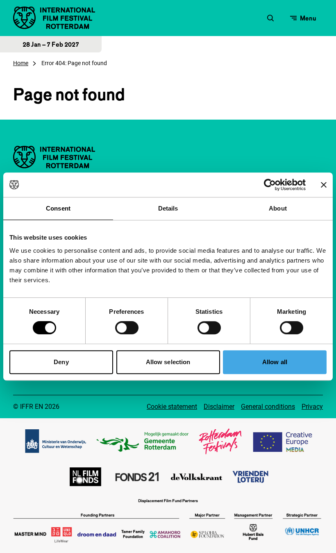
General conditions (268, 406)
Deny (61, 361)
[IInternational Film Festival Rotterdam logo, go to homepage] (54, 18)
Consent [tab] (58, 208)
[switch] (126, 327)
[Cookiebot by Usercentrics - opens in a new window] (270, 185)
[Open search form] (270, 18)
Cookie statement (172, 406)
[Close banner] (324, 185)
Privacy (312, 406)
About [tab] (278, 208)
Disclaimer (219, 406)
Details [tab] (168, 208)
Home (20, 63)
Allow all (274, 361)
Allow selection (168, 361)
